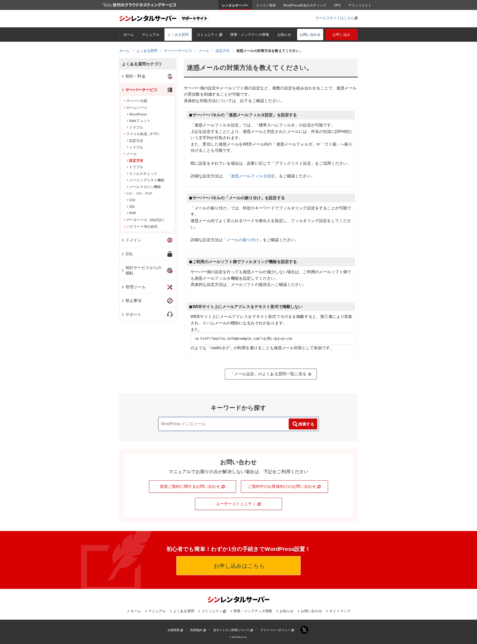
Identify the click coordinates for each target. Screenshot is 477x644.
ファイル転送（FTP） (143, 134)
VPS (337, 5)
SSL (129, 254)
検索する (306, 424)
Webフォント (140, 121)
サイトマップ (339, 611)
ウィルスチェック (143, 174)
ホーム (128, 35)
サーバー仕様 (136, 101)
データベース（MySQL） (146, 220)
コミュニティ (208, 35)
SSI (132, 207)
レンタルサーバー (235, 5)
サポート (133, 314)
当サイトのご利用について (231, 630)
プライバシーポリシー (275, 630)
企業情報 (173, 630)
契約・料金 (135, 76)
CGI (132, 200)
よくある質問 (178, 35)
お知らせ (284, 35)
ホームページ (136, 108)
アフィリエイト (359, 5)
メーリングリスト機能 (146, 180)
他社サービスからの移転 (143, 270)
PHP (132, 213)
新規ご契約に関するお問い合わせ (190, 486)
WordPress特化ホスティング (304, 5)
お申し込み (341, 35)
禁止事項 (133, 301)
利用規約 (196, 630)
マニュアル (150, 35)
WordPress (138, 114)
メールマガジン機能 (145, 187)
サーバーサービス (141, 90)
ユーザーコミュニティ (236, 504)
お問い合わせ (310, 35)
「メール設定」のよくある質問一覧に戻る (268, 374)
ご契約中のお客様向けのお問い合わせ (282, 486)
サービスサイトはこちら (335, 18)
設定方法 (136, 141)
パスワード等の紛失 (142, 226)
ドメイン (133, 240)
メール (131, 154)
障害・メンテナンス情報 (249, 35)
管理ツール (135, 287)
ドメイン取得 (266, 5)
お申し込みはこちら (238, 566)
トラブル (136, 127)
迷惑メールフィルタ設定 (253, 176)
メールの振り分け (243, 240)
